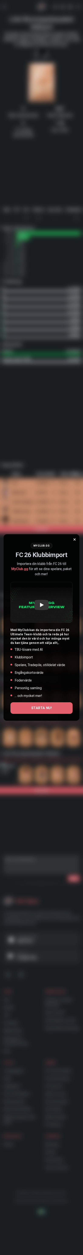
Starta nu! (41, 708)
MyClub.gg (19, 569)
